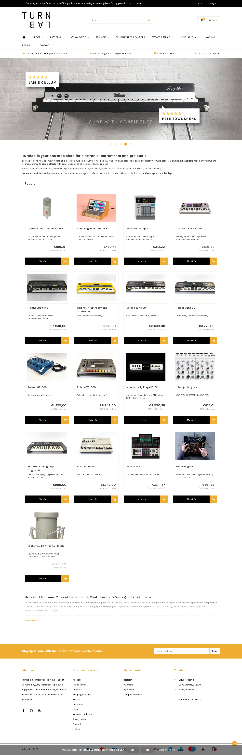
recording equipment (97, 164)
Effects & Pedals (161, 37)
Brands (26, 45)
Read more (32, 620)
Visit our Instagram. (209, 53)
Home (24, 37)
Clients (76, 709)
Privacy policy (79, 719)
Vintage (36, 37)
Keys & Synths (78, 37)
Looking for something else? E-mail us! (46, 53)
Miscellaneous (188, 37)
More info (43, 261)
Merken (76, 729)
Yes (132, 750)
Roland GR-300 (37, 387)
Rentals (76, 699)
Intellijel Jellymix (186, 387)
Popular (31, 183)
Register (127, 680)
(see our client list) (152, 168)
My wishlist (128, 689)
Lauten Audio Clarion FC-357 (45, 228)
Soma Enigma (184, 466)
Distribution (78, 704)
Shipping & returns (82, 694)
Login (213, 3)
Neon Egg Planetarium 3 (92, 228)
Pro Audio (101, 37)
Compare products (132, 694)
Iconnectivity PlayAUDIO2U (143, 387)
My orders (128, 685)
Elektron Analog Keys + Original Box (42, 468)
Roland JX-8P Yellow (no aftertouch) (92, 309)
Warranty (77, 689)
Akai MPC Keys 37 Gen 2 (191, 228)
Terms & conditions (82, 714)
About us (77, 680)
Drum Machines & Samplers (130, 37)
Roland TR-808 (86, 387)
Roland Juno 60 (136, 307)
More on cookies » (167, 750)
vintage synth (45, 161)
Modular (210, 37)
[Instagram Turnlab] (31, 710)
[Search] (149, 20)
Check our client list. (168, 53)
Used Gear (55, 37)
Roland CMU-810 (87, 466)
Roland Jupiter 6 (37, 307)
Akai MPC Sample (137, 228)
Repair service (79, 685)
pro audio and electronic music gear (148, 161)
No (147, 750)
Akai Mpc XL (134, 466)
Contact (44, 45)
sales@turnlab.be (187, 689)
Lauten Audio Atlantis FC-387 (46, 545)
